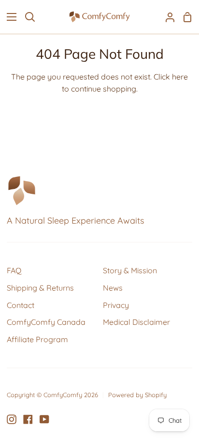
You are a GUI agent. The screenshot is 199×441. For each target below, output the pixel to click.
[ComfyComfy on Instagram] (11, 419)
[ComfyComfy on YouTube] (44, 419)
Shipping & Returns (40, 288)
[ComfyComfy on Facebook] (28, 419)
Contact (20, 305)
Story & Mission (130, 270)
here (180, 76)
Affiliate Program (37, 339)
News (113, 288)
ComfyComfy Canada (46, 322)
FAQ (14, 270)
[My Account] (166, 17)
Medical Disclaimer (136, 322)
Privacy (116, 305)
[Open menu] (8, 17)
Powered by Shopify (137, 395)
